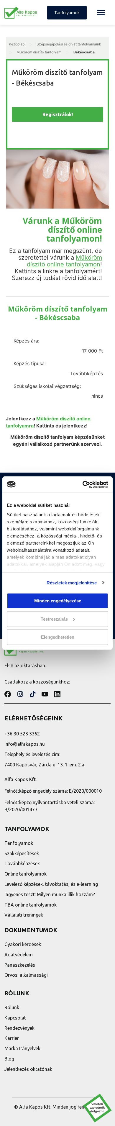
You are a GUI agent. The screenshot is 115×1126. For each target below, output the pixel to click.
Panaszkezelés (19, 965)
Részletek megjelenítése (72, 582)
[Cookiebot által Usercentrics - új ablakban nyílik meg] (82, 484)
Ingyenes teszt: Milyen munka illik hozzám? (49, 894)
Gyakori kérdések (22, 944)
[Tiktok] (32, 694)
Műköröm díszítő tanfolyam (39, 52)
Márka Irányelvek (22, 1048)
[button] (100, 12)
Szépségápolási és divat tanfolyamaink (69, 44)
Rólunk (11, 1007)
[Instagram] (20, 694)
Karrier (11, 1038)
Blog (9, 1058)
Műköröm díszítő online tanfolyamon (64, 261)
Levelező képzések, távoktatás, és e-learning (51, 884)
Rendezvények (19, 1028)
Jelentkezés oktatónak (28, 1069)
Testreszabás (54, 618)
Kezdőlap (16, 44)
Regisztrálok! (57, 114)
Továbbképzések (22, 863)
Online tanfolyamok (25, 873)
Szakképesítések (21, 853)
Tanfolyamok (18, 843)
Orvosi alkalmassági (26, 975)
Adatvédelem (18, 954)
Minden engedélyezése (57, 600)
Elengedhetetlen (57, 637)
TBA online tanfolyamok (30, 904)
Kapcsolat (15, 1017)
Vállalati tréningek (23, 914)
